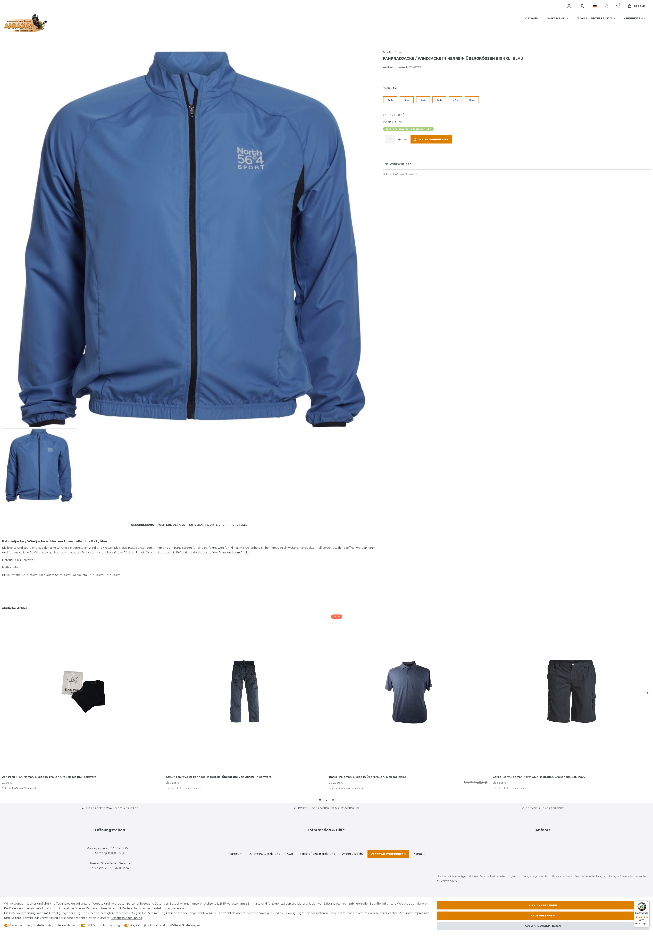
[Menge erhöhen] (399, 139)
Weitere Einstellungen (185, 925)
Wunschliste (400, 164)
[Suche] (606, 6)
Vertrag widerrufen (388, 854)
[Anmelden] (569, 6)
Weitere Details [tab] (171, 524)
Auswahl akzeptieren (543, 925)
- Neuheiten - (634, 18)
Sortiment (556, 18)
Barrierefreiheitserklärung (317, 853)
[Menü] (648, 902)
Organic (532, 18)
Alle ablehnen (543, 915)
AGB (290, 853)
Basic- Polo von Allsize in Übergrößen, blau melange (367, 777)
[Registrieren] (582, 6)
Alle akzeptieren (542, 905)
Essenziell (16, 925)
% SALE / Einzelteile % (595, 18)
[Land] (595, 6)
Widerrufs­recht (352, 853)
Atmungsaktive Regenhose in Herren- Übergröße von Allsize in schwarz (218, 777)
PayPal (135, 925)
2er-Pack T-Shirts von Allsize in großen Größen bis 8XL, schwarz (49, 777)
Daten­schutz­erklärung (126, 918)
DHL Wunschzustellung (103, 925)
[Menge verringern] (405, 139)
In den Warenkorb (433, 139)
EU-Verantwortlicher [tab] (208, 524)
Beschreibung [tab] (142, 524)
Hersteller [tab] (240, 524)
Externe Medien (66, 925)
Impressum (422, 913)
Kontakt (419, 853)
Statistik (39, 925)
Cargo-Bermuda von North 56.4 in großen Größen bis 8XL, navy (539, 777)
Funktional (157, 925)
